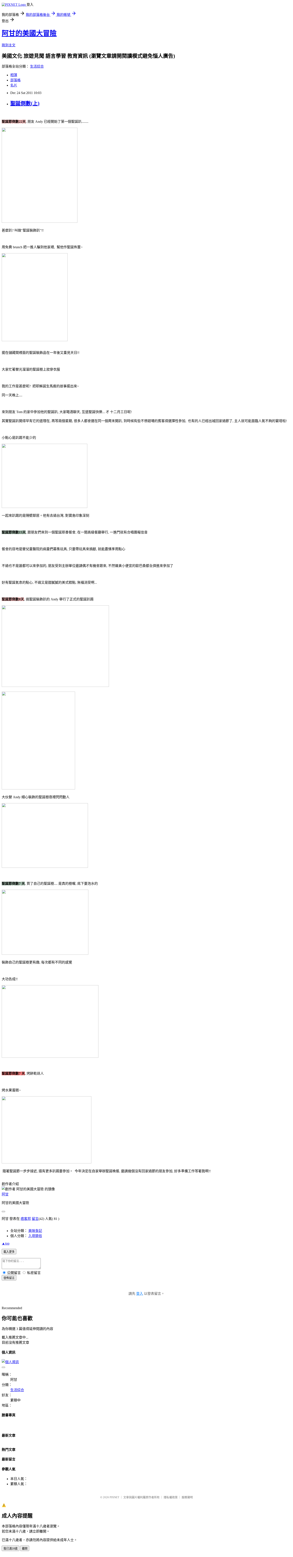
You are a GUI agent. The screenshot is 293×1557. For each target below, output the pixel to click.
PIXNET (114, 1497)
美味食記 (35, 1231)
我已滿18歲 (10, 1548)
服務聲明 (187, 1497)
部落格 (15, 80)
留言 (35, 1219)
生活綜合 (37, 66)
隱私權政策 (171, 1497)
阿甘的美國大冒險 (29, 33)
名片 (13, 85)
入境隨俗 (35, 1236)
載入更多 (9, 1251)
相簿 (13, 75)
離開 (24, 1548)
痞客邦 (26, 1219)
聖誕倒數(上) (24, 103)
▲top (5, 1243)
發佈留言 (9, 1278)
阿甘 (5, 1194)
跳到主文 (8, 45)
